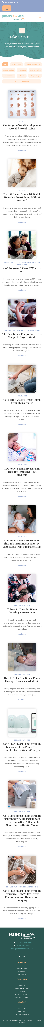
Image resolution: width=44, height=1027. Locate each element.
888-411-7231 (26, 943)
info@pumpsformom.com (22, 949)
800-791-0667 (23, 946)
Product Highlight (22, 81)
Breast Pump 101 (33, 64)
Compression (35, 70)
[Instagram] (24, 956)
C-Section (22, 70)
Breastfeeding (8, 70)
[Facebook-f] (20, 956)
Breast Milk (16, 64)
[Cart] (6, 8)
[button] (40, 17)
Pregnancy (35, 76)
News (22, 76)
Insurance (9, 76)
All (5, 64)
